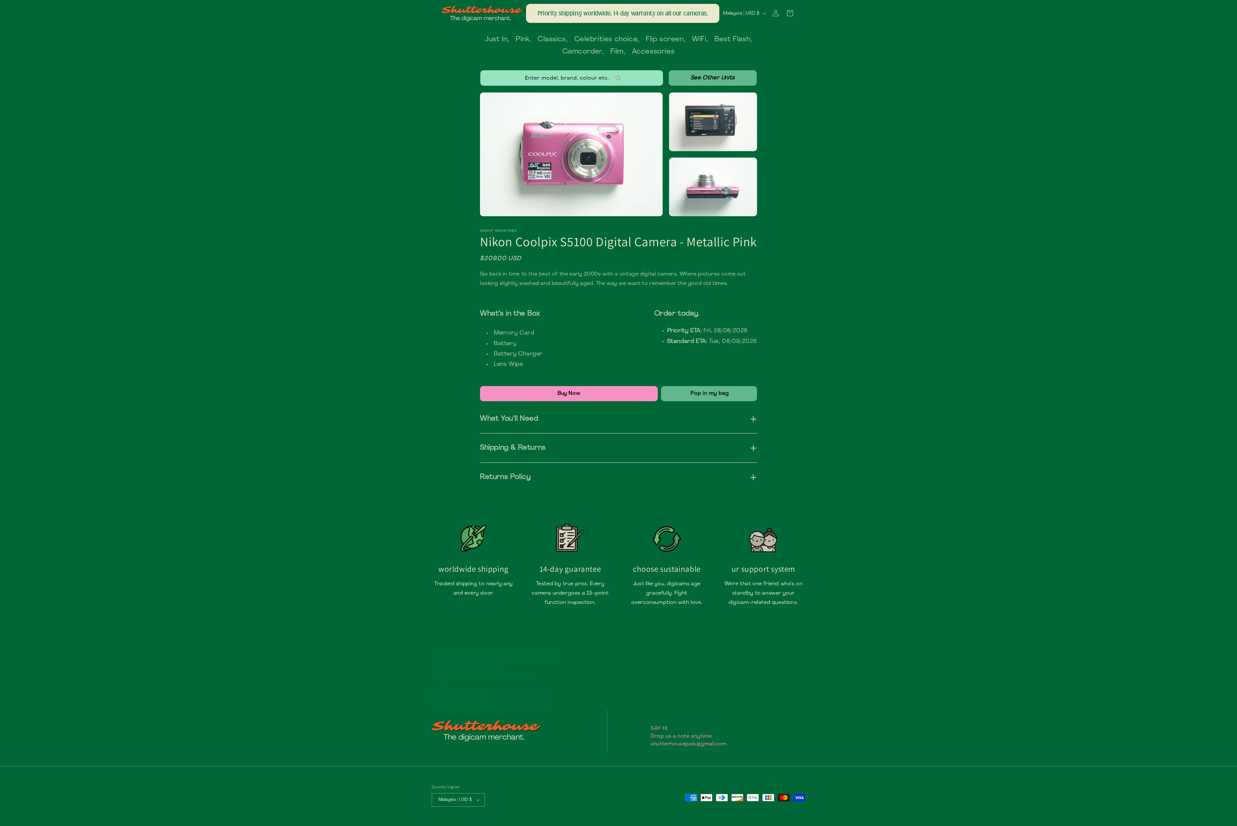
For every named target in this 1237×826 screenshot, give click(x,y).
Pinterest (760, 694)
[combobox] (571, 78)
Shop (656, 671)
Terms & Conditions (673, 705)
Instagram (761, 671)
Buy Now (569, 393)
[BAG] (709, 393)
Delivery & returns (672, 694)
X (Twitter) (761, 705)
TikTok (756, 683)
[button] (790, 13)
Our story (662, 683)
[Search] (713, 78)
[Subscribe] (524, 697)
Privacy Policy (666, 716)
